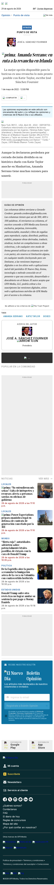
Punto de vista (21, 15)
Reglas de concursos (14, 820)
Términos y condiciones (33, 860)
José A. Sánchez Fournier (32, 42)
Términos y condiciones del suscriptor (19, 864)
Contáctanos (10, 809)
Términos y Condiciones (25, 713)
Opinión (5, 15)
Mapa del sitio (10, 823)
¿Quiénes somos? (12, 805)
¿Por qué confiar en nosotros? (20, 827)
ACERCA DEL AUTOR (27, 324)
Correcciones (43, 864)
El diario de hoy (11, 816)
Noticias (7, 478)
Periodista (27, 345)
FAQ (5, 813)
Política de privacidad (12, 860)
